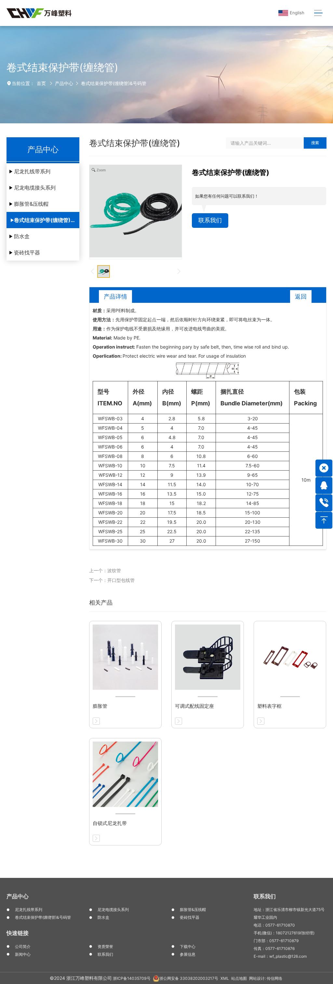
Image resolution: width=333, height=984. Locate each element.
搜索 (315, 142)
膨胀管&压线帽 (31, 204)
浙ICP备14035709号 (132, 978)
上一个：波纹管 (105, 570)
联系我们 (210, 220)
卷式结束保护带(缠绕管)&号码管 (113, 83)
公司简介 (23, 946)
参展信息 (187, 954)
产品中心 (64, 83)
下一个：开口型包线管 (112, 580)
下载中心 (187, 946)
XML (224, 978)
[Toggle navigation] (318, 13)
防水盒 (22, 236)
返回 (301, 296)
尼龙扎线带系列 (32, 171)
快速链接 (18, 933)
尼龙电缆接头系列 (35, 187)
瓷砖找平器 (27, 252)
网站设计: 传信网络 (265, 978)
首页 (41, 83)
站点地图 (239, 978)
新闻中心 (23, 954)
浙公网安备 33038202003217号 (188, 978)
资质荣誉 (105, 946)
